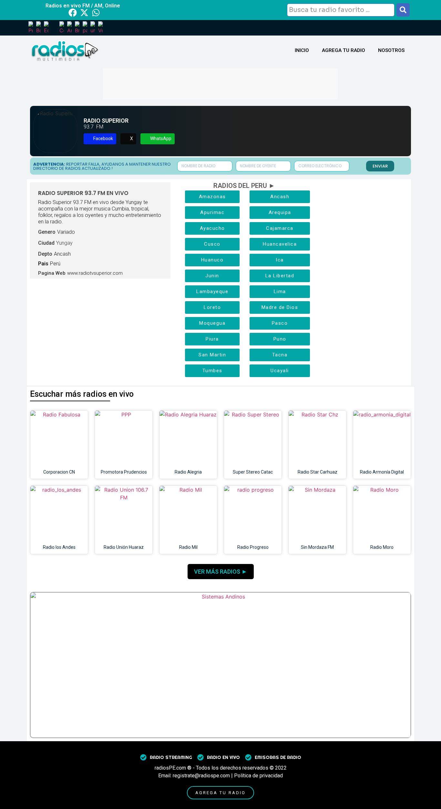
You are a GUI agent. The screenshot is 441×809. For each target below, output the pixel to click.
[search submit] (403, 9)
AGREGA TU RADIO (343, 50)
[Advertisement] (220, 82)
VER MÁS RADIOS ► (220, 571)
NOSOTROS (391, 50)
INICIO (302, 50)
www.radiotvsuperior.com (95, 273)
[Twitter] (84, 12)
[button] (100, 138)
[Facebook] (72, 12)
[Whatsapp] (96, 12)
